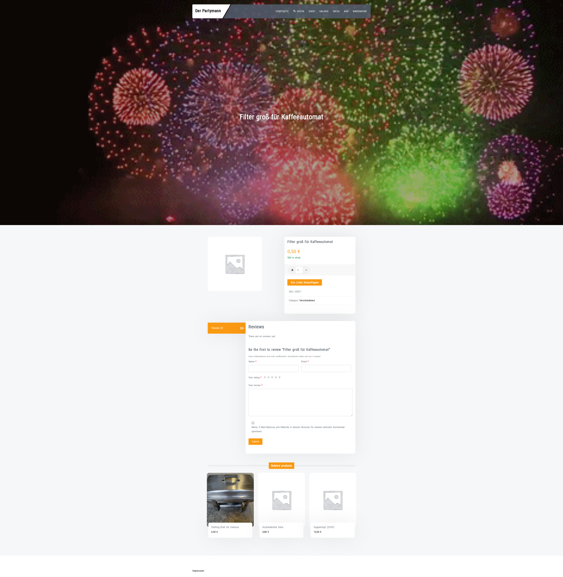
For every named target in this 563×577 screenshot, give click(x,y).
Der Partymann (208, 10)
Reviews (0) (217, 328)
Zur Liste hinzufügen (305, 282)
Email (305, 361)
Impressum (198, 570)
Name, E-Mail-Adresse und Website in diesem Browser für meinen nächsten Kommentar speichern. (298, 429)
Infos (336, 11)
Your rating (255, 377)
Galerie (323, 11)
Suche (300, 11)
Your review (256, 385)
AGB (346, 11)
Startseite (282, 11)
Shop (312, 11)
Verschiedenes (307, 300)
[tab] (227, 328)
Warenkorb (360, 11)
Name (252, 361)
